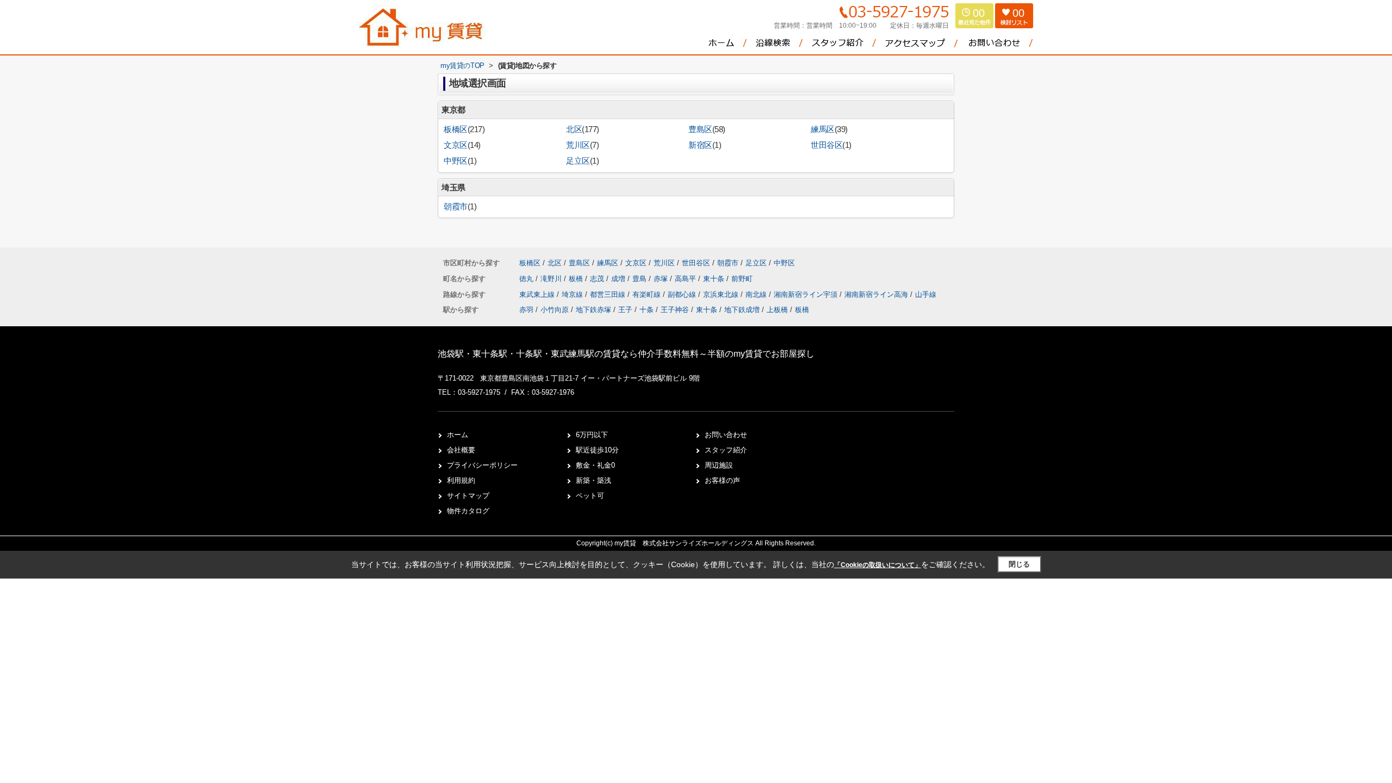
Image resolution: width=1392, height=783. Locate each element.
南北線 (757, 294)
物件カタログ (468, 511)
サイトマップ (468, 496)
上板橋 (777, 310)
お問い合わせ (726, 435)
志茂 (598, 279)
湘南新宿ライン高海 (877, 294)
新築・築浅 (593, 480)
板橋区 (456, 129)
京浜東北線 (722, 294)
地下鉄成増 (742, 310)
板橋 (577, 279)
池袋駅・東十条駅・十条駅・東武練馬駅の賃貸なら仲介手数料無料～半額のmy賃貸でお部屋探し (626, 353)
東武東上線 (538, 294)
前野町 (742, 279)
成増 (619, 279)
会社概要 (461, 450)
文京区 (456, 145)
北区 (574, 129)
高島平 (686, 279)
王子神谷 (675, 310)
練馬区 (823, 129)
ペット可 (590, 496)
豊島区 (700, 129)
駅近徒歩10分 (597, 450)
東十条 (714, 279)
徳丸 (527, 279)
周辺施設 (719, 465)
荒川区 (578, 145)
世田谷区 (826, 145)
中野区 (456, 161)
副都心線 (683, 294)
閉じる (1019, 564)
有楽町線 (647, 294)
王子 (625, 310)
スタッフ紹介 (726, 450)
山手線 (925, 294)
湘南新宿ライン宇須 (807, 294)
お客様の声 (722, 480)
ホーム (457, 435)
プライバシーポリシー (482, 465)
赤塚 (662, 279)
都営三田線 (608, 294)
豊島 (640, 279)
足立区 (578, 161)
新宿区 (700, 145)
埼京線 (573, 294)
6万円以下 (592, 435)
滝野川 (552, 279)
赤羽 (526, 310)
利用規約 (461, 480)
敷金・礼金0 (595, 465)
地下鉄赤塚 (593, 310)
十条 (646, 310)
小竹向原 (554, 310)
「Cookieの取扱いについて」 (877, 565)
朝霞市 (456, 206)
